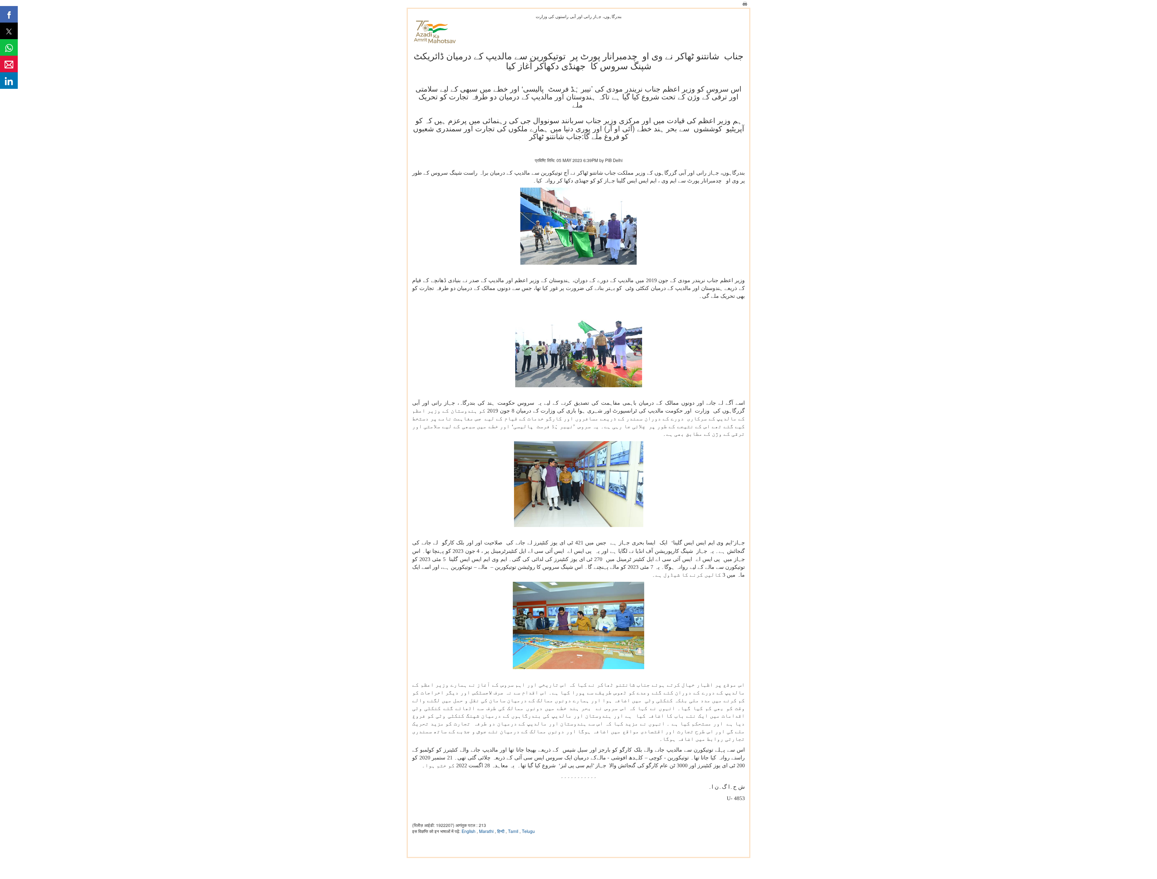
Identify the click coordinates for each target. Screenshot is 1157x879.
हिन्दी (501, 831)
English (469, 831)
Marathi (487, 831)
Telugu (528, 831)
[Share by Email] (9, 64)
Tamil (513, 831)
